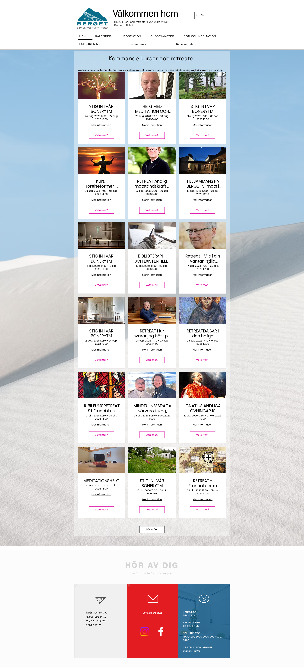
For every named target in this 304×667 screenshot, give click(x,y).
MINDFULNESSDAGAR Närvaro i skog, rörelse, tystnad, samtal (152, 408)
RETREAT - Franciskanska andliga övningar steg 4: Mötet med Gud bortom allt (202, 483)
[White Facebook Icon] (161, 631)
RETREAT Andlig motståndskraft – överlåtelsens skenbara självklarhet (152, 184)
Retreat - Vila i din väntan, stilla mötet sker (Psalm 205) (202, 259)
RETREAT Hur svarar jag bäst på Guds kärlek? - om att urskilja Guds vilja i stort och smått (152, 333)
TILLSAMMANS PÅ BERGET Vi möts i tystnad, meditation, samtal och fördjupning (202, 184)
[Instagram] (145, 631)
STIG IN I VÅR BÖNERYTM (101, 109)
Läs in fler (152, 529)
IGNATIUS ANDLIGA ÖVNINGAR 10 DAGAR (203, 408)
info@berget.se (152, 612)
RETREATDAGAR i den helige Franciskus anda (202, 333)
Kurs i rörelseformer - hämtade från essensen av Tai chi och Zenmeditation (101, 184)
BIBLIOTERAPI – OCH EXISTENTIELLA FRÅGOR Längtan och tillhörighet (152, 259)
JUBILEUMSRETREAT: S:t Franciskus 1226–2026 (101, 408)
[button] (133, 36)
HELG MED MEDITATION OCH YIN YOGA (152, 109)
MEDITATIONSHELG (101, 480)
